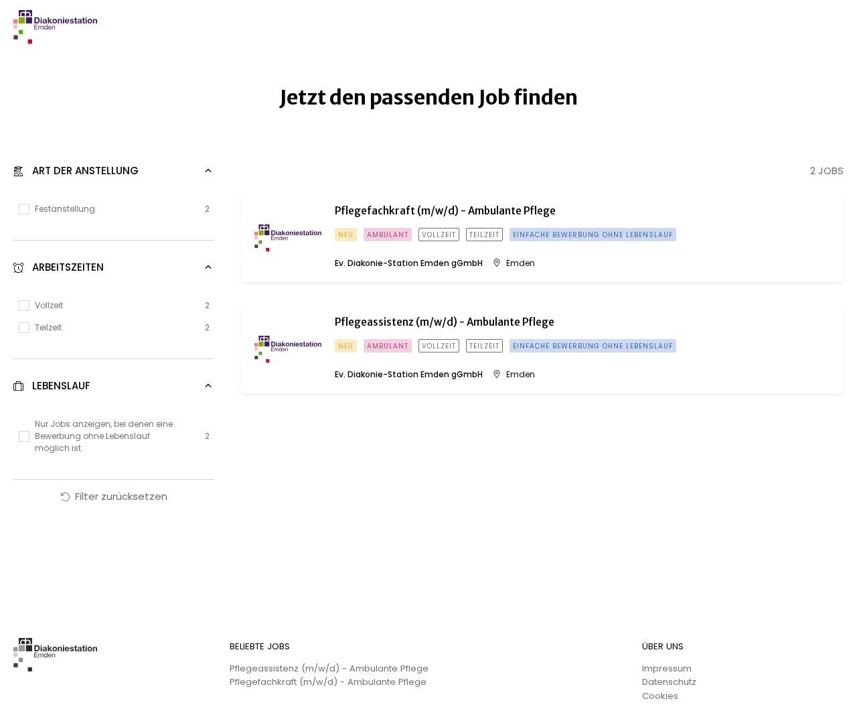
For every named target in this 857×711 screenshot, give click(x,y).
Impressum (667, 668)
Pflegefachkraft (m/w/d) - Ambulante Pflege (328, 681)
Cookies (660, 696)
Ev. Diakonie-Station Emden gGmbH (409, 263)
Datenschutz (669, 681)
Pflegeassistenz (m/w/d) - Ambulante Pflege (329, 668)
